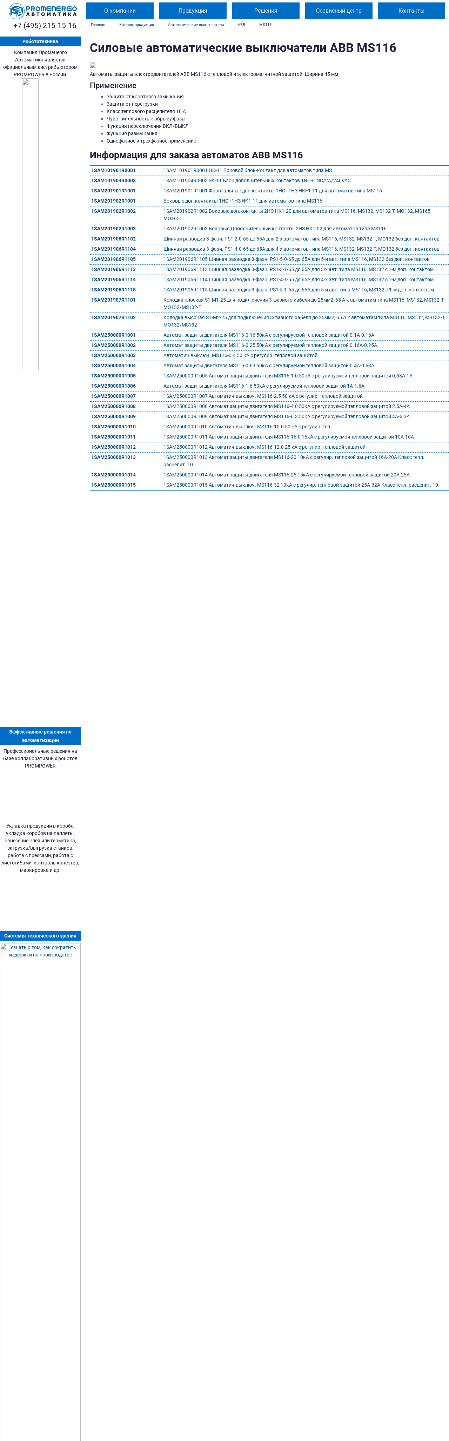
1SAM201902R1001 (113, 201)
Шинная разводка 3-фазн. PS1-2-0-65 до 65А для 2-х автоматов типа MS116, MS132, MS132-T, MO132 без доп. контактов (301, 239)
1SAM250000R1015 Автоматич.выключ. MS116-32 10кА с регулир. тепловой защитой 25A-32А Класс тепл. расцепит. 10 (300, 485)
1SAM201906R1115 (113, 289)
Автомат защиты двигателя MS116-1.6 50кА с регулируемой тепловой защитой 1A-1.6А (263, 386)
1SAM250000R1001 (113, 335)
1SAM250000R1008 (113, 406)
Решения (265, 10)
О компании (120, 10)
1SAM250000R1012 (113, 447)
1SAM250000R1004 (113, 365)
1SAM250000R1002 (113, 345)
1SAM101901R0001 (113, 170)
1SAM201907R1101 (113, 300)
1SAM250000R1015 (113, 485)
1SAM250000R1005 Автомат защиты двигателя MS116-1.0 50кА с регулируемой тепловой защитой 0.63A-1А (288, 376)
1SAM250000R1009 (113, 416)
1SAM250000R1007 (113, 396)
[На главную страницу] (43, 11)
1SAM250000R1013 (113, 457)
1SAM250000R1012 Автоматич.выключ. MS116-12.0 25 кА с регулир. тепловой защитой (264, 447)
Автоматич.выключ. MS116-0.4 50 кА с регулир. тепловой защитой (240, 355)
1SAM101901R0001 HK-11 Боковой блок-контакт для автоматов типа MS (247, 170)
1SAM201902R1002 (113, 211)
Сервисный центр (339, 10)
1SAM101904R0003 (113, 180)
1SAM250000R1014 (113, 475)
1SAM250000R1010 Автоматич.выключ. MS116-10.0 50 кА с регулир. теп (246, 426)
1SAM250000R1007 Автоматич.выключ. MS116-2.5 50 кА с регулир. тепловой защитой (263, 396)
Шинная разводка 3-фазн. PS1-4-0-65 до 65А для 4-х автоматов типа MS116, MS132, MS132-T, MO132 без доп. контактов (301, 249)
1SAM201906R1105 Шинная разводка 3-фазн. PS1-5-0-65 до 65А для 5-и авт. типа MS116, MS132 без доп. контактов (296, 259)
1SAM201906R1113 (113, 269)
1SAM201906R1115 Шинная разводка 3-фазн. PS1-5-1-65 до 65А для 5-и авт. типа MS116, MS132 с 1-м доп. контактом (298, 289)
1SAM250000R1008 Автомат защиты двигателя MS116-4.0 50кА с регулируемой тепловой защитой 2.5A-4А (286, 406)
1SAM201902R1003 (113, 228)
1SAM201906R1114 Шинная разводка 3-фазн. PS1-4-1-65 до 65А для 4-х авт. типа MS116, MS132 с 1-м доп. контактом (298, 279)
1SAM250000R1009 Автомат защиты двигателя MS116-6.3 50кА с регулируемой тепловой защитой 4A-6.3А (286, 416)
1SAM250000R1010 (113, 426)
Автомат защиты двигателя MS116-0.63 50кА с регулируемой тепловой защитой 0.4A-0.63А (268, 365)
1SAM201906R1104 (113, 249)
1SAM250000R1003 (113, 355)
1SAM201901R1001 (113, 190)
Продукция (193, 10)
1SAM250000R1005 (113, 376)
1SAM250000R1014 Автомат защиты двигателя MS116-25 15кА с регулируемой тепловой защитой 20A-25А (286, 475)
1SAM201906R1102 (113, 239)
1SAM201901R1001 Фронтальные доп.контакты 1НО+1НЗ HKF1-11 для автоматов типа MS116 (272, 190)
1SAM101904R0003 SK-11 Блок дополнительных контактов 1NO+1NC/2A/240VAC (257, 180)
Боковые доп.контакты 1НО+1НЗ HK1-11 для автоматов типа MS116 (242, 201)
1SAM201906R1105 (113, 259)
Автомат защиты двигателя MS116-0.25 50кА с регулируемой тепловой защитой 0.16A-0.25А (270, 345)
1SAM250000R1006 (113, 386)
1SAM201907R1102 (113, 317)
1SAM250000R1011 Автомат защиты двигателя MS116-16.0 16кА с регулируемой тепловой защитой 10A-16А (288, 437)
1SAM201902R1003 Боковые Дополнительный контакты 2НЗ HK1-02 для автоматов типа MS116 (275, 228)
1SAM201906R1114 (113, 279)
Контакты (411, 10)
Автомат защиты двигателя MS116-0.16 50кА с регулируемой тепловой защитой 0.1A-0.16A (268, 335)
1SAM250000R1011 (113, 437)
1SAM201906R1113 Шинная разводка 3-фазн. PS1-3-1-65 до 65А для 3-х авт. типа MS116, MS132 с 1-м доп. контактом (298, 269)
